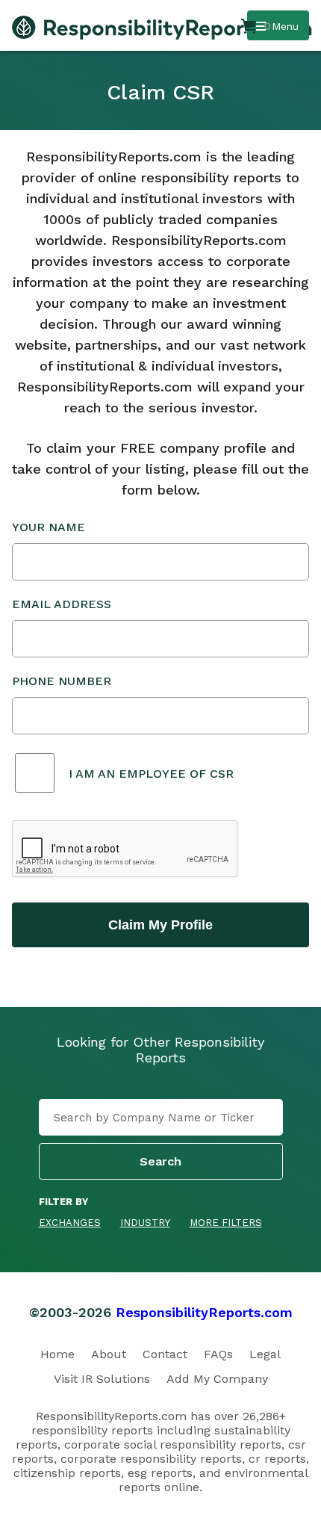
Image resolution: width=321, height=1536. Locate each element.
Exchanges (70, 1222)
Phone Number (61, 681)
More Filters (226, 1222)
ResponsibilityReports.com (204, 1312)
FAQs (218, 1354)
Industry (145, 1222)
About (108, 1354)
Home (57, 1354)
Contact (165, 1354)
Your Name (48, 527)
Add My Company (217, 1379)
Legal (265, 1354)
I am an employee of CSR (151, 774)
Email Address (61, 604)
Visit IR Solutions (102, 1379)
